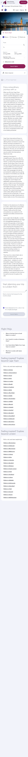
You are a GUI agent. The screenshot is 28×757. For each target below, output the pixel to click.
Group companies (5, 568)
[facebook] (3, 607)
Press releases (4, 553)
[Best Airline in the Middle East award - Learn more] (4, 640)
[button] (15, 370)
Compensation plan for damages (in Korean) (13, 660)
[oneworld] (5, 10)
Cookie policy (5, 650)
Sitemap (4, 663)
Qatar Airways (4, 545)
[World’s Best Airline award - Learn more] (4, 618)
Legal (12, 650)
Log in (17, 10)
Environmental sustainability (8, 562)
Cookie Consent (12, 663)
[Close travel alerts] (25, 6)
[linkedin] (10, 607)
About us (3, 548)
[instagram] (17, 607)
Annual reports (4, 560)
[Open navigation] (26, 10)
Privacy (17, 650)
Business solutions (5, 573)
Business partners (5, 578)
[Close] (1, 2)
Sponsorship (4, 555)
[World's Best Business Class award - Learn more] (4, 625)
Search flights (14, 314)
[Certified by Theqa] (7, 593)
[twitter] (7, 607)
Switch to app (23, 2)
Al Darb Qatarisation (6, 558)
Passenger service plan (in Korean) (10, 658)
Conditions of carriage (7, 655)
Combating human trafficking (17, 653)
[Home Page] (2, 80)
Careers (3, 551)
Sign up (22, 10)
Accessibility (5, 653)
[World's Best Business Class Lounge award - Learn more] (4, 633)
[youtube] (13, 607)
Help (2, 584)
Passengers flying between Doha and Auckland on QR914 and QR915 (14, 6)
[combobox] (14, 290)
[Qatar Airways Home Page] (2, 10)
